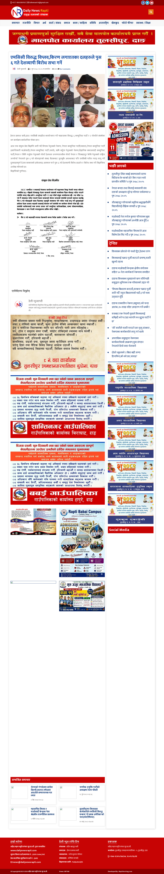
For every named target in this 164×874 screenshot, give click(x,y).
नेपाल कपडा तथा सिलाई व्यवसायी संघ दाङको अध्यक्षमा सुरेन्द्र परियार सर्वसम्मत (130, 190)
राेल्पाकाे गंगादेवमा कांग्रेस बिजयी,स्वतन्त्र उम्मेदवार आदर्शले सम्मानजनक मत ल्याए (42, 791)
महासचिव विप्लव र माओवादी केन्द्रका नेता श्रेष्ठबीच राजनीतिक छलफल (42, 811)
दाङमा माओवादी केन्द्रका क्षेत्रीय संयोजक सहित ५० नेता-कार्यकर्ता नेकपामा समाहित (131, 270)
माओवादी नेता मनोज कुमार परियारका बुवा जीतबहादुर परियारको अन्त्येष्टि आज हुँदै (131, 219)
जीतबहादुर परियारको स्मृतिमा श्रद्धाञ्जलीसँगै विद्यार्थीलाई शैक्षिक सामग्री (131, 204)
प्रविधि (93, 23)
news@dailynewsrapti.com (27, 862)
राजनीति (27, 23)
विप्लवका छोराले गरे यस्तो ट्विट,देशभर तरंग (131, 251)
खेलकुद (115, 23)
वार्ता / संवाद (55, 23)
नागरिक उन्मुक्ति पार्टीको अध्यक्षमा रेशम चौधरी (90, 788)
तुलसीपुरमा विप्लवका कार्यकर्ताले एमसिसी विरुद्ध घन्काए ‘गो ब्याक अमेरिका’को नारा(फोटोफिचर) (92, 813)
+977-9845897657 (19, 2)
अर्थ (44, 23)
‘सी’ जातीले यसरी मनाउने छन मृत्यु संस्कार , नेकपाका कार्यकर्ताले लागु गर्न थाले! (131, 330)
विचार (37, 23)
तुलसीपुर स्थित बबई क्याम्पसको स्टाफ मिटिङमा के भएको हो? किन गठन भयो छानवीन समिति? (129, 178)
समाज (67, 23)
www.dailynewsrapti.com (24, 850)
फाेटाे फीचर (127, 23)
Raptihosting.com (125, 871)
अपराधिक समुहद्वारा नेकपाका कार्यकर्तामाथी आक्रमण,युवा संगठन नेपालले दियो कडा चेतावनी (128, 342)
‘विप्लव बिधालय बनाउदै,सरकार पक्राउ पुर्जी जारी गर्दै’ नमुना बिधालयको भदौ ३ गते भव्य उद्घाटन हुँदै (131, 293)
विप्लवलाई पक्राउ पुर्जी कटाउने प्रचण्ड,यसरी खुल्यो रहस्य (131, 260)
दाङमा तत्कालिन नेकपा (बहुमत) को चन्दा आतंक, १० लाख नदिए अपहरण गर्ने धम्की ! (131, 305)
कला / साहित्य (80, 23)
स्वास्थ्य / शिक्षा (143, 23)
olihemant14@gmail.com (38, 2)
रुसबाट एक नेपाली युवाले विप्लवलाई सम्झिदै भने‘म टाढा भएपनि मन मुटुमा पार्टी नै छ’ (131, 318)
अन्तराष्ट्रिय (104, 23)
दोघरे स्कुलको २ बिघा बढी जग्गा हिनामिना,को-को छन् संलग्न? (126, 354)
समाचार (16, 23)
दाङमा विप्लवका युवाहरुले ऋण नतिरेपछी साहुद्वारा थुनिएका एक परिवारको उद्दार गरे (130, 281)
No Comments (65, 69)
